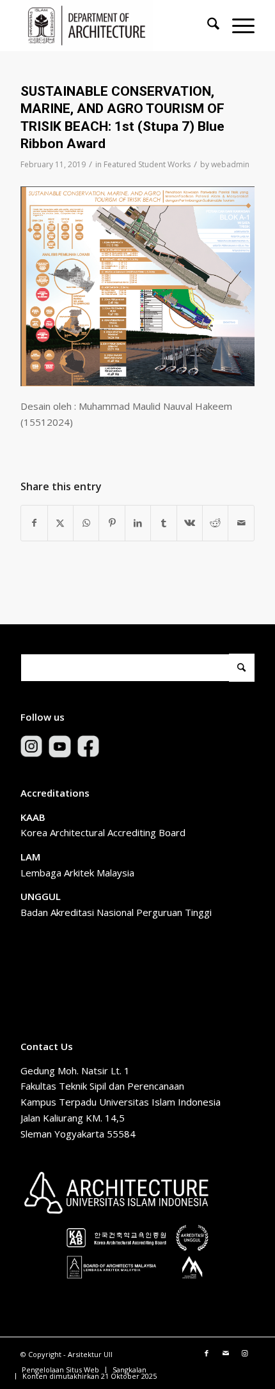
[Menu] (237, 25)
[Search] (206, 25)
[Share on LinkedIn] (137, 523)
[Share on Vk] (189, 523)
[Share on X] (60, 523)
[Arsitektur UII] (113, 25)
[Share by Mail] (241, 523)
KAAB (32, 817)
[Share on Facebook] (34, 523)
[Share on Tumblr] (163, 523)
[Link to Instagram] (245, 1353)
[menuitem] (206, 25)
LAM (30, 856)
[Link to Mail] (225, 1353)
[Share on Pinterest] (111, 523)
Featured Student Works (147, 164)
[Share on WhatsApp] (86, 523)
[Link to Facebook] (206, 1353)
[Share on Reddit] (215, 523)
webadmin (230, 164)
